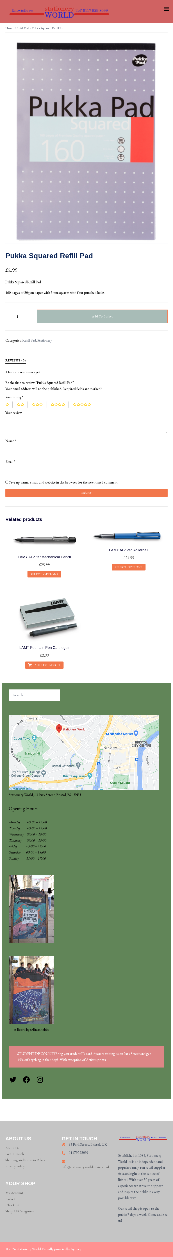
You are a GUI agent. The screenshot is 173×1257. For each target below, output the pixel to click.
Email (10, 461)
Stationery (44, 340)
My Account (14, 1193)
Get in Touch (14, 1154)
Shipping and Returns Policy (25, 1160)
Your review (14, 412)
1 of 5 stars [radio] (9, 405)
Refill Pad (23, 28)
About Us (12, 1148)
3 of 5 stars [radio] (39, 405)
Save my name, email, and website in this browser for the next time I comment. (63, 482)
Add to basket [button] (47, 665)
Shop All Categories (19, 1211)
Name (10, 440)
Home (9, 28)
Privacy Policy (15, 1166)
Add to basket (102, 316)
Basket (10, 1199)
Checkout (12, 1205)
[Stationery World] (59, 11)
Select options (44, 574)
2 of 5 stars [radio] (22, 405)
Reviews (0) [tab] (15, 360)
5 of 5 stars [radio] (84, 405)
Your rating (14, 397)
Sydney (76, 1249)
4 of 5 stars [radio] (60, 405)
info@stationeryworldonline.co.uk (86, 1167)
